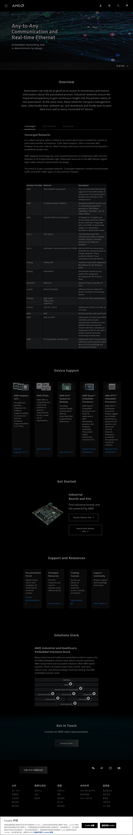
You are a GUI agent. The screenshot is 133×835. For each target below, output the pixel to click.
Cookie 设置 (89, 825)
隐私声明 (38, 832)
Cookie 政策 (48, 832)
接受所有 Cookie (108, 825)
